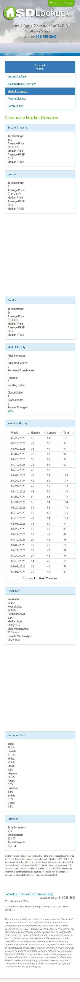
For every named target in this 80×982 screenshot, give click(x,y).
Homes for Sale (17, 76)
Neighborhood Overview (22, 83)
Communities (15, 106)
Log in (69, 4)
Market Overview (18, 91)
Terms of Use (27, 894)
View (10, 411)
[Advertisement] (40, 257)
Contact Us (11, 894)
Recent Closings (17, 98)
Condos (51, 432)
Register (57, 4)
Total (66, 432)
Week (14, 432)
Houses (35, 432)
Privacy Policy (45, 894)
